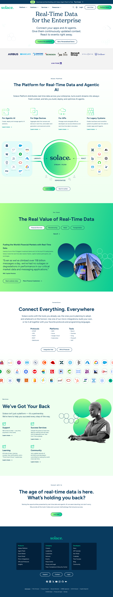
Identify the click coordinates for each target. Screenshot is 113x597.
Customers (49, 553)
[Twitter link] (53, 582)
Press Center (49, 561)
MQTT (34, 335)
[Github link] (63, 582)
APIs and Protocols (23, 561)
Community (76, 564)
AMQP (34, 331)
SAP (72, 340)
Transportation (77, 227)
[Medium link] (66, 582)
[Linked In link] (50, 582)
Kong (72, 335)
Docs (74, 548)
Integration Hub (48, 349)
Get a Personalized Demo (65, 41)
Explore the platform (45, 41)
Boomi (73, 331)
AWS (52, 331)
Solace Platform (22, 548)
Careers (48, 548)
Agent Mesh (21, 551)
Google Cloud (55, 335)
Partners (48, 556)
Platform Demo (104, 7)
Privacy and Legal (51, 564)
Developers (76, 545)
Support (45, 574)
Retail (65, 227)
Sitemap (65, 591)
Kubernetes (54, 338)
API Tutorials (76, 551)
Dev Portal (76, 553)
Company (49, 545)
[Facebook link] (47, 582)
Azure (53, 333)
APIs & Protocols (64, 349)
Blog (74, 561)
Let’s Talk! (56, 514)
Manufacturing (52, 227)
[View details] (7, 7)
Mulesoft (73, 338)
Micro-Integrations (23, 559)
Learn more (48, 189)
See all (55, 234)
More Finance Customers (31, 281)
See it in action (63, 189)
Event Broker (22, 553)
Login (81, 7)
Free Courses (77, 559)
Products (21, 545)
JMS (33, 333)
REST (33, 338)
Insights (20, 564)
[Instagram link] (60, 582)
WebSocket (35, 340)
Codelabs (76, 556)
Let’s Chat (90, 7)
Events (48, 559)
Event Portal (21, 556)
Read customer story (12, 281)
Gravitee (73, 333)
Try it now (77, 2)
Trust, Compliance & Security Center (56, 567)
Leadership (49, 551)
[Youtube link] (56, 582)
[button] (26, 7)
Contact (57, 574)
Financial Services (36, 227)
